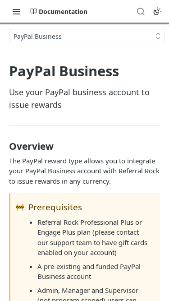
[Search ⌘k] (140, 11)
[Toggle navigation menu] (16, 11)
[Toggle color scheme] (157, 11)
